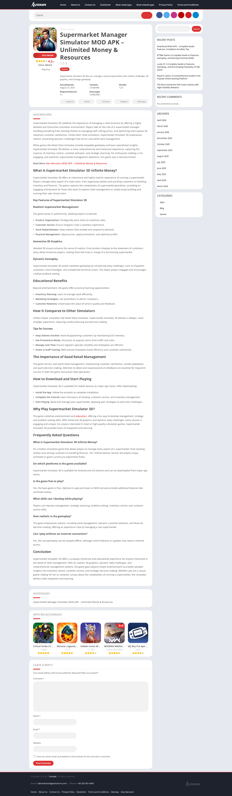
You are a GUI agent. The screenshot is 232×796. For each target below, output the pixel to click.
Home (63, 4)
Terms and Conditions (188, 4)
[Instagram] (174, 15)
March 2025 (162, 186)
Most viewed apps (145, 4)
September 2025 (164, 150)
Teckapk (53, 776)
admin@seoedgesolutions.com (52, 783)
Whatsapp (141, 101)
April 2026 (161, 120)
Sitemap (115, 791)
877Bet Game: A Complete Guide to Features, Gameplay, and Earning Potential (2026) (178, 56)
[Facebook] (159, 15)
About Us (75, 4)
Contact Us (90, 4)
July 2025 (161, 162)
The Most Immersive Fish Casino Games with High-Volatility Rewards (178, 86)
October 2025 (163, 144)
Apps (162, 202)
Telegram (124, 101)
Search (196, 29)
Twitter (87, 101)
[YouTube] (181, 15)
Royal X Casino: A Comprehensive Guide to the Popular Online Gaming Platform (178, 77)
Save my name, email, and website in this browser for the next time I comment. (74, 756)
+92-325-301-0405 (85, 783)
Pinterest (106, 101)
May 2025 (161, 174)
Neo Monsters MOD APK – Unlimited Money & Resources (76, 163)
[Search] (146, 15)
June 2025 (161, 168)
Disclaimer (105, 4)
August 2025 (163, 156)
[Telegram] (196, 15)
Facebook (70, 101)
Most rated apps (124, 4)
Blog (162, 208)
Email (36, 729)
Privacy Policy (166, 4)
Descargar (47, 55)
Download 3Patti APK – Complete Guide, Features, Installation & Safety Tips (176, 48)
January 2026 (163, 132)
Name (36, 715)
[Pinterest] (188, 15)
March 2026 (162, 126)
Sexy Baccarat (127, 791)
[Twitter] (167, 15)
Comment (38, 678)
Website (37, 742)
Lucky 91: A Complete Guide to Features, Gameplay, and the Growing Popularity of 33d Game (178, 67)
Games (71, 29)
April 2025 (161, 180)
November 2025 (164, 138)
